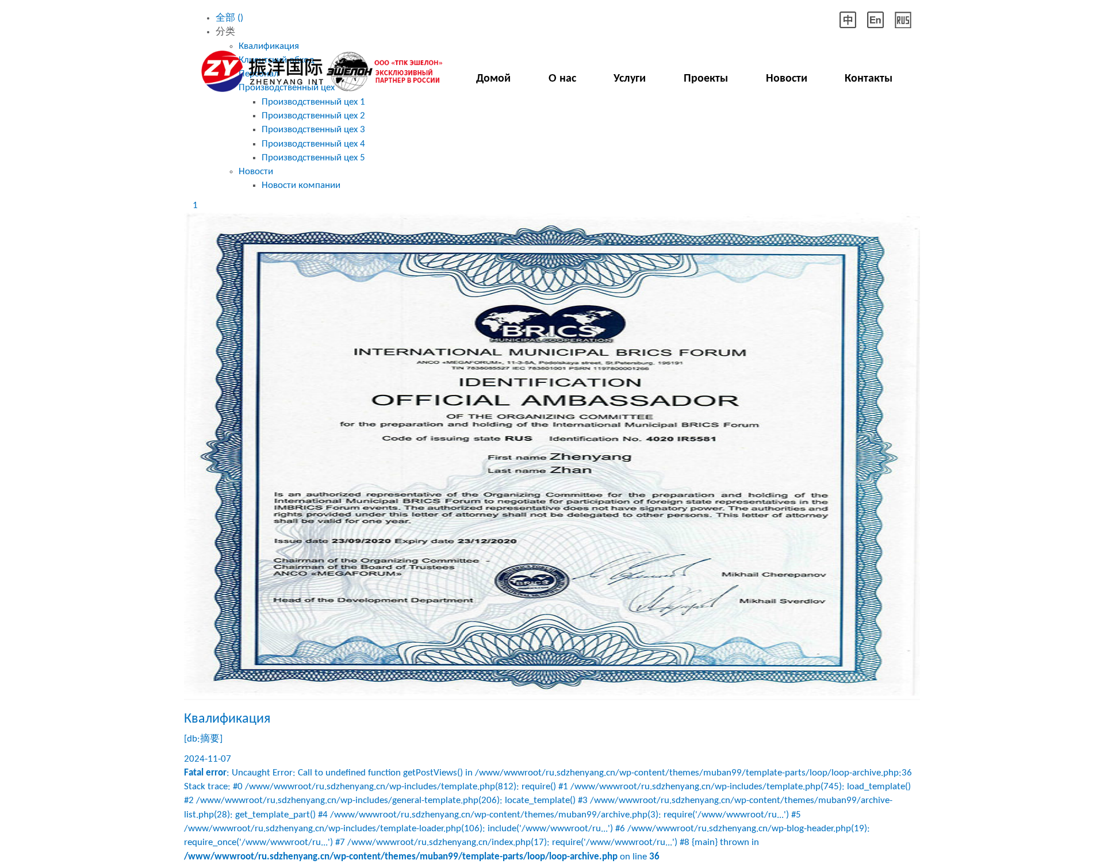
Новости (256, 171)
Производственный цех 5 (313, 158)
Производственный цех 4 (313, 144)
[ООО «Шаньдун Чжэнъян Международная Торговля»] (319, 67)
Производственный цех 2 (313, 116)
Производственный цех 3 (313, 130)
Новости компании (301, 185)
